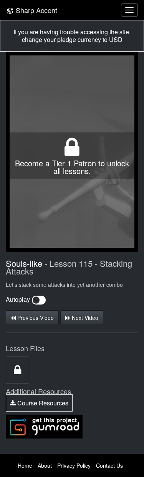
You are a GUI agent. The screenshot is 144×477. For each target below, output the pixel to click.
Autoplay (18, 299)
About (45, 465)
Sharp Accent (35, 10)
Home (25, 465)
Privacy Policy (74, 465)
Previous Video (35, 317)
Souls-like (24, 263)
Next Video (84, 317)
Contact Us (109, 465)
